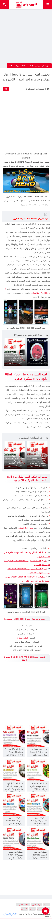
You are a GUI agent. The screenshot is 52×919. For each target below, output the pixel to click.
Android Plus (26, 4)
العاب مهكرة (19, 66)
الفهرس (24, 909)
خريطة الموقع (36, 904)
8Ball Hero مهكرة (25, 528)
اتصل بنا (46, 904)
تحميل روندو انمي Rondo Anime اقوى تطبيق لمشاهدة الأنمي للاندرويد (38, 359)
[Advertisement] (26, 37)
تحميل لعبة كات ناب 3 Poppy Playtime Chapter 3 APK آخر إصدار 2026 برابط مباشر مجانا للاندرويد (14, 752)
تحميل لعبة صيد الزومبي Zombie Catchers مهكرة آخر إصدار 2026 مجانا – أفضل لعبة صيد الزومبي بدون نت (38, 855)
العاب (29, 66)
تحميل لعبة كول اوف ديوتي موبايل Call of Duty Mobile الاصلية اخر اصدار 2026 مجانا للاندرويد (14, 786)
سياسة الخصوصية (23, 904)
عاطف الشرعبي (41, 66)
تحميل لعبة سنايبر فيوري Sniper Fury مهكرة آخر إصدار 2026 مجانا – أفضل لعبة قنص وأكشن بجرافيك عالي (14, 855)
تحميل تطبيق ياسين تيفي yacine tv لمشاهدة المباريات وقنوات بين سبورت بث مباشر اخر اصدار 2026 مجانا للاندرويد (38, 459)
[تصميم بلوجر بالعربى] (10, 914)
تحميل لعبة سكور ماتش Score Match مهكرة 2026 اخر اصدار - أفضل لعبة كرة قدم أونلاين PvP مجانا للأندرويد (14, 820)
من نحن (32, 909)
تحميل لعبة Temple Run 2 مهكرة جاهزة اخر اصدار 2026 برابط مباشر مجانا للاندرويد (38, 786)
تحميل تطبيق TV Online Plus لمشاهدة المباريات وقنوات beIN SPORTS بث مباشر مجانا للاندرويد (15, 358)
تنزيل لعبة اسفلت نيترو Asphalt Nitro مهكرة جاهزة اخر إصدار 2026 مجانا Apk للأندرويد (38, 752)
